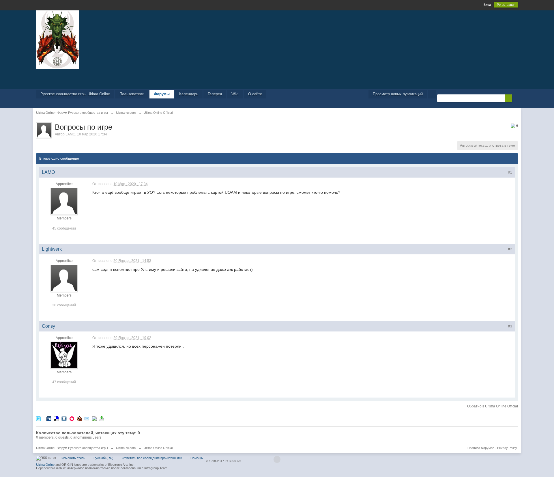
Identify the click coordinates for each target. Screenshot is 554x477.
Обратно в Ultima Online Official (492, 406)
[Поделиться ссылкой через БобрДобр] (79, 418)
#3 (510, 326)
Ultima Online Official (158, 448)
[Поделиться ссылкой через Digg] (48, 418)
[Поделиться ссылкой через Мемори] (72, 418)
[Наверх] (277, 459)
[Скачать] (102, 418)
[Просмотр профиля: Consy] (64, 355)
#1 (510, 172)
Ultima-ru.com (126, 448)
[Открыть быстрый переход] (432, 94)
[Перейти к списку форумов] (57, 39)
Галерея (215, 94)
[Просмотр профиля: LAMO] (64, 201)
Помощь (196, 458)
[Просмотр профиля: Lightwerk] (64, 278)
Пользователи (131, 94)
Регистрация (506, 4)
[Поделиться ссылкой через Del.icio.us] (56, 418)
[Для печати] (94, 418)
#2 (510, 249)
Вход (487, 4)
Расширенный (515, 98)
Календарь (188, 94)
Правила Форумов (480, 448)
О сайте (255, 94)
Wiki (235, 94)
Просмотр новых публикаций (398, 94)
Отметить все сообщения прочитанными (152, 458)
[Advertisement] (277, 78)
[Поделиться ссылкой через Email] (87, 418)
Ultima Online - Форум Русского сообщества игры (72, 448)
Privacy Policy (507, 448)
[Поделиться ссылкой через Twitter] (38, 418)
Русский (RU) (103, 458)
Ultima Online (45, 464)
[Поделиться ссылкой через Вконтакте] (64, 418)
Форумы (162, 94)
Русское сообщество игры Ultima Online (75, 94)
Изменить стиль (73, 458)
